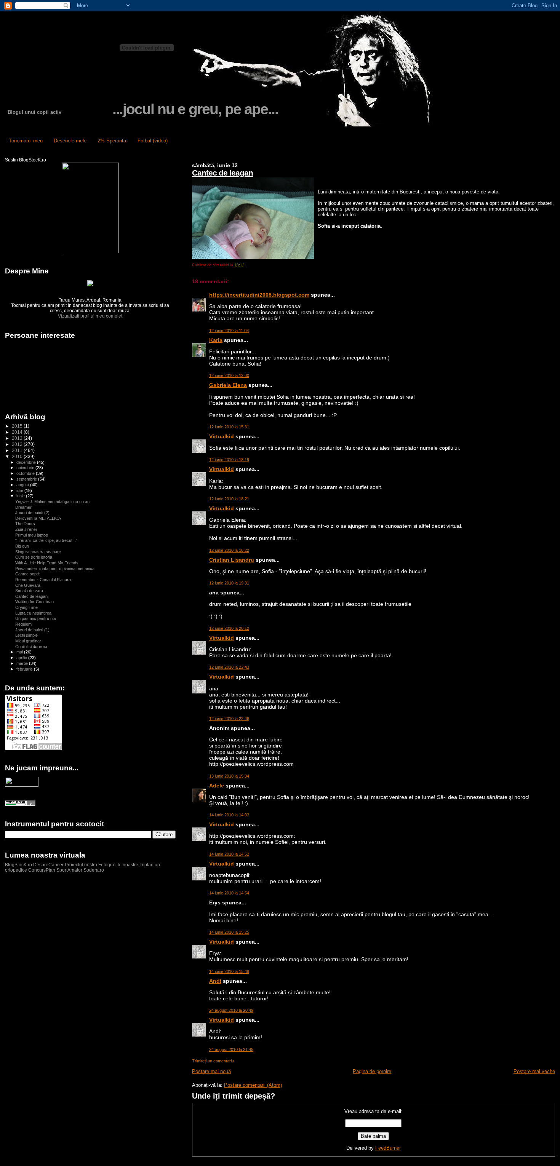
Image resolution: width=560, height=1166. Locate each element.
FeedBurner (388, 1148)
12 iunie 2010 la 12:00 (229, 375)
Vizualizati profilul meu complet (90, 316)
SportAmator (69, 870)
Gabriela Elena (228, 385)
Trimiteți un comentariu (213, 1061)
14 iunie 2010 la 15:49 (229, 971)
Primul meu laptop (31, 535)
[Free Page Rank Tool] (20, 804)
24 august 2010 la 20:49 (231, 1010)
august (23, 484)
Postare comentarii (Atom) (253, 1085)
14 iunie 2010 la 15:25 (229, 932)
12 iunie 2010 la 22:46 (229, 718)
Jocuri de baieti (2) (32, 512)
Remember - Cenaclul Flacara (43, 579)
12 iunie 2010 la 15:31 (229, 427)
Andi (215, 981)
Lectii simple (26, 635)
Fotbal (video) (153, 141)
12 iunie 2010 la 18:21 (229, 499)
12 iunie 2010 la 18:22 (229, 550)
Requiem (23, 624)
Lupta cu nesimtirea (33, 613)
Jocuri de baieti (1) (32, 630)
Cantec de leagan (222, 172)
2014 (18, 432)
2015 (18, 425)
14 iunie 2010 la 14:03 (229, 815)
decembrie (26, 462)
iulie (20, 490)
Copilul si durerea (31, 646)
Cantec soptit (27, 574)
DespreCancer (48, 864)
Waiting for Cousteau (34, 601)
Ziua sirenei (26, 529)
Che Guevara (27, 585)
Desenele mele (70, 141)
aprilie (22, 657)
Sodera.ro (93, 870)
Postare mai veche (534, 1071)
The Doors (25, 523)
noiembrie (25, 467)
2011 (18, 450)
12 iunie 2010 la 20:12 (229, 628)
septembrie (27, 479)
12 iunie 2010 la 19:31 (229, 583)
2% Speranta (112, 141)
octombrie (26, 473)
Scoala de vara (29, 590)
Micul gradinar (28, 641)
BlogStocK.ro (19, 864)
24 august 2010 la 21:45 (231, 1049)
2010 (18, 456)
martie (22, 663)
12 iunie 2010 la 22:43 (229, 667)
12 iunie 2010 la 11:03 (229, 330)
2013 (18, 438)
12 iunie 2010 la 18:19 (229, 459)
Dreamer (23, 507)
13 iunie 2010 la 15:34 (229, 776)
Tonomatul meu (26, 141)
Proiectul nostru (81, 864)
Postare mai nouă (211, 1071)
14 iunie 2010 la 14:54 (229, 893)
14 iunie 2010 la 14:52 (229, 854)
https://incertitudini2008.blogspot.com (259, 295)
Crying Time (26, 607)
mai (20, 652)
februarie (25, 669)
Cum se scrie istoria (33, 557)
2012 (18, 444)
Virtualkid (221, 436)
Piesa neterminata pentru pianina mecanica (54, 568)
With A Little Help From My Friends (46, 563)
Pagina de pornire (372, 1071)
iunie (21, 496)
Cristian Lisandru (231, 560)
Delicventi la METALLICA (38, 518)
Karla (215, 340)
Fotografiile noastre (118, 864)
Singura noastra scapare (38, 551)
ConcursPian (41, 870)
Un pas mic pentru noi (35, 618)
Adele (216, 786)
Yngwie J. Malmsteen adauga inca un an (52, 501)
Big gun (22, 546)
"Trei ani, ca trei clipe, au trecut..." (46, 540)
